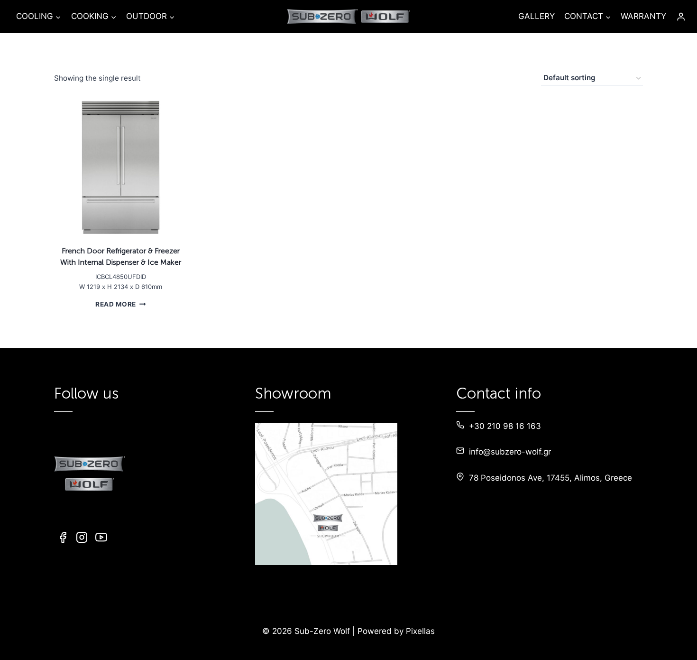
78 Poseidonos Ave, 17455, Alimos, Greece (550, 478)
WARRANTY (643, 16)
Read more (115, 303)
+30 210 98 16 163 (505, 426)
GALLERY (536, 16)
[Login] (681, 17)
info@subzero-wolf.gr (510, 451)
